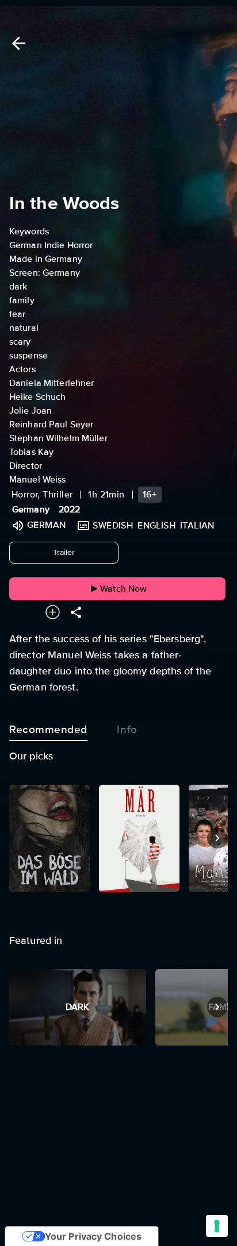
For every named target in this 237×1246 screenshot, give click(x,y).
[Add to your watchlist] (52, 612)
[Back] (16, 43)
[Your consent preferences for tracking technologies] (217, 1226)
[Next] (217, 838)
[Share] (75, 612)
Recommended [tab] (48, 729)
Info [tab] (127, 729)
